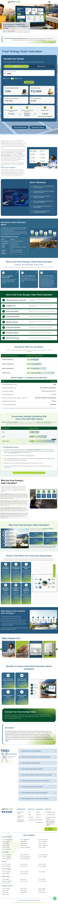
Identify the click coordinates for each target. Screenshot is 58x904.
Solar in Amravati (6, 883)
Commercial (42, 66)
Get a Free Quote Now (20, 127)
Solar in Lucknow (24, 873)
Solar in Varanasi (24, 871)
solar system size (42, 186)
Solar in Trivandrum (7, 864)
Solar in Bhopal (42, 888)
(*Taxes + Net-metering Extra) (45, 116)
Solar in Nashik (42, 879)
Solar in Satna (24, 892)
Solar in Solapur (24, 881)
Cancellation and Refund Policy (19, 902)
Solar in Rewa (5, 892)
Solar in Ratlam (6, 894)
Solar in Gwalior (42, 892)
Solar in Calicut (42, 864)
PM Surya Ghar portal (40, 472)
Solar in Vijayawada (43, 845)
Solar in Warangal (42, 856)
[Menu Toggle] (49, 2)
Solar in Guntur (42, 847)
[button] (1, 649)
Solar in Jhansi (42, 871)
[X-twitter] (11, 812)
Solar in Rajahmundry (25, 839)
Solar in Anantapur (6, 849)
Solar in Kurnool (42, 843)
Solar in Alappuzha (7, 866)
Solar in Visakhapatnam (8, 839)
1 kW (28, 359)
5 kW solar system (34, 364)
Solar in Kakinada (6, 841)
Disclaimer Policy (30, 902)
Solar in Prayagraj (6, 871)
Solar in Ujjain (24, 890)
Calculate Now (29, 82)
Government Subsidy (13, 452)
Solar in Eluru (23, 841)
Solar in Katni (42, 890)
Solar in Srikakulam (43, 841)
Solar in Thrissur (24, 866)
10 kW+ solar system (35, 372)
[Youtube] (7, 812)
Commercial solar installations (34, 449)
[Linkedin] (4, 812)
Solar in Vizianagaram (25, 847)
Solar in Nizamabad (43, 854)
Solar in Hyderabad (7, 854)
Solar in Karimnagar (7, 856)
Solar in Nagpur (6, 879)
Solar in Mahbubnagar (25, 856)
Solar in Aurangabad (7, 881)
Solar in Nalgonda (6, 858)
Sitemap (43, 902)
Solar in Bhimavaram (43, 839)
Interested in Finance (38, 127)
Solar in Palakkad (42, 866)
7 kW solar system (34, 368)
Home (17, 66)
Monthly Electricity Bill (10, 71)
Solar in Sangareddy (25, 858)
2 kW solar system (34, 359)
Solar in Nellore (24, 843)
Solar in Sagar (6, 890)
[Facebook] (9, 812)
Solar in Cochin (24, 864)
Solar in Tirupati (6, 847)
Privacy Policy (38, 902)
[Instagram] (2, 812)
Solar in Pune (23, 879)
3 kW (28, 364)
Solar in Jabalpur (6, 888)
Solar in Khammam (25, 854)
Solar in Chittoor (6, 845)
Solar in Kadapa (24, 845)
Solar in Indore (24, 888)
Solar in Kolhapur (42, 881)
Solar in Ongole (6, 843)
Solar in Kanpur (6, 873)
